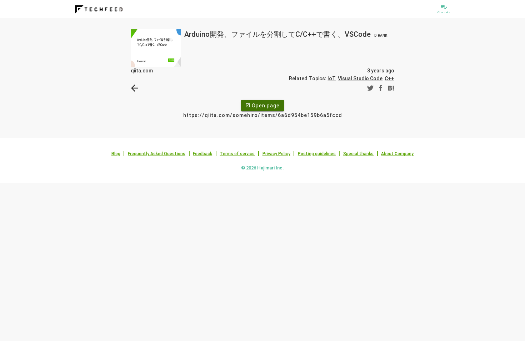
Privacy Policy (276, 153)
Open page (262, 105)
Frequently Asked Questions (156, 153)
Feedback (202, 153)
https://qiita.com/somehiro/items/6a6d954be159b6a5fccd (262, 115)
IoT (332, 78)
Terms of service (237, 153)
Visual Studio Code (360, 78)
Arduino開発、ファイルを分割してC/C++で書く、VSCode (285, 34)
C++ (389, 78)
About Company (397, 153)
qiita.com (142, 70)
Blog (115, 153)
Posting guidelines (317, 153)
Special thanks (358, 153)
